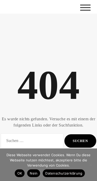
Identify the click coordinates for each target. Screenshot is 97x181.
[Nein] (90, 164)
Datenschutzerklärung (63, 173)
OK (19, 173)
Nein (34, 173)
